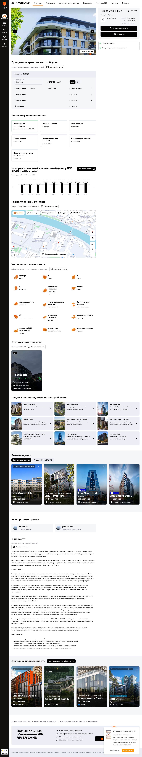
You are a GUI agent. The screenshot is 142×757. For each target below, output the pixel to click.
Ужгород (104, 15)
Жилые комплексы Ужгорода (21, 721)
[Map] (53, 234)
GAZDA (26, 74)
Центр (110, 15)
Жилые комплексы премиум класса (45, 721)
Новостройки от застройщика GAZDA (72, 721)
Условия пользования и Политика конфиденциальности (28, 752)
